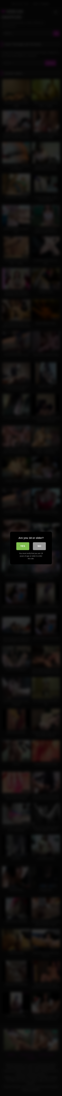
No (39, 546)
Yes (22, 546)
